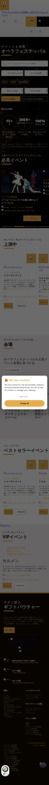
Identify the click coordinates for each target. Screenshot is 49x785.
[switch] (5, 774)
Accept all (24, 403)
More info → (24, 397)
